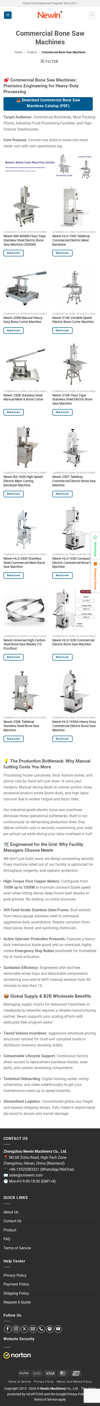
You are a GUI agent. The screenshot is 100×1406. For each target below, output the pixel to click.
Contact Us (12, 1221)
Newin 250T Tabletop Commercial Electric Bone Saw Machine (74, 481)
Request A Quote (17, 1302)
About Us (10, 1212)
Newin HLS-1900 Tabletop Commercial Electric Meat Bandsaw (71, 240)
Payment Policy (16, 1284)
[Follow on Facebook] (8, 1329)
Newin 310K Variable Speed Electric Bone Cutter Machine (73, 320)
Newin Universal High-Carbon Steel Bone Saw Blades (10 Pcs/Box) (24, 644)
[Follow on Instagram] (16, 1329)
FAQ (6, 1239)
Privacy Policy (15, 1275)
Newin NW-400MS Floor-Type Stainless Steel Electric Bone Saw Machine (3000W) (24, 240)
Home (18, 52)
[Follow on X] (24, 1329)
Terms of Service (17, 1248)
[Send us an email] (33, 1329)
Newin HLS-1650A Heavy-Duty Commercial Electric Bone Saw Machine (74, 726)
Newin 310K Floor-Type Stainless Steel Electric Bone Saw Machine (72, 399)
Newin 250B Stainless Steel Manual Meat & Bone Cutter (23, 397)
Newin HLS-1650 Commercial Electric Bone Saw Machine (73, 642)
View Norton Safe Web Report (17, 1355)
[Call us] (41, 1329)
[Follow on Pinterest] (49, 1329)
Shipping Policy (16, 1293)
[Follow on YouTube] (58, 1329)
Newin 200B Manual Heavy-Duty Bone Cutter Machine (23, 320)
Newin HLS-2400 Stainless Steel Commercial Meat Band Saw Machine (24, 563)
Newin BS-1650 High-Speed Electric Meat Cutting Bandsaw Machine (23, 481)
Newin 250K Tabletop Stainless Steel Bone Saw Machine (21, 726)
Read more (13, 252)
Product (32, 52)
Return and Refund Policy (74, 1381)
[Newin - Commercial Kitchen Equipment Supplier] (50, 15)
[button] (8, 15)
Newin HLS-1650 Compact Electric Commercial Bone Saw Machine (74, 563)
